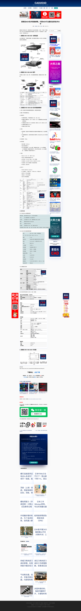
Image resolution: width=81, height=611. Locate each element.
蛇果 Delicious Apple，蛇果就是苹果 (29, 456)
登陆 (35, 377)
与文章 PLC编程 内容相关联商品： (25, 381)
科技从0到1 (33, 436)
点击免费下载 (55, 81)
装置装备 (36, 26)
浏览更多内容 (34, 462)
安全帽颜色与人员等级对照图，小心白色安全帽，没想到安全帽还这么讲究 (33, 451)
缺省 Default (25, 457)
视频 (44, 8)
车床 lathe (25, 454)
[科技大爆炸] (40, 18)
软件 (47, 8)
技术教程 (29, 8)
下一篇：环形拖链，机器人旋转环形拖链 (41, 430)
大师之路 (55, 63)
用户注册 (25, 377)
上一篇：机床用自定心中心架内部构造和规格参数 (26, 431)
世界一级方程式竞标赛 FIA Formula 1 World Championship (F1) (33, 458)
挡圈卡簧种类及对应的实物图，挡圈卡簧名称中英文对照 (32, 447)
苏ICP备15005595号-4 (50, 606)
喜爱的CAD (55, 241)
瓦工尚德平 (45, 604)
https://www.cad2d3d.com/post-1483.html (35, 398)
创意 (52, 8)
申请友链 (48, 604)
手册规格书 (35, 8)
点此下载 (37, 372)
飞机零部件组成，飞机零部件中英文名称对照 (30, 444)
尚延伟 (41, 26)
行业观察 (40, 8)
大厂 (49, 8)
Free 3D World (37, 604)
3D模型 (24, 8)
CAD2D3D (40, 3)
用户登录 (56, 8)
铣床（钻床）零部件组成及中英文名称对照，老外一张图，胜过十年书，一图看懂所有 (33, 453)
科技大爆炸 (41, 604)
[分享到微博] (33, 427)
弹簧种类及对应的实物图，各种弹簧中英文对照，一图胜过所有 (33, 448)
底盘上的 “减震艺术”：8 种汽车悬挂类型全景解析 (31, 443)
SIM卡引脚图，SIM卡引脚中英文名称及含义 (30, 446)
